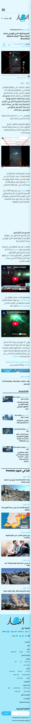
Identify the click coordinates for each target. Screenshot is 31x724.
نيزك (28, 381)
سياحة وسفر (27, 691)
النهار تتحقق (26, 29)
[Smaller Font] (27, 83)
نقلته (28, 182)
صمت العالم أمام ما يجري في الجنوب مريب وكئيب (17, 480)
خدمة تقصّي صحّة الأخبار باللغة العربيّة (18, 363)
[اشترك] (15, 370)
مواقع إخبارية (24, 306)
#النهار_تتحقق (25, 695)
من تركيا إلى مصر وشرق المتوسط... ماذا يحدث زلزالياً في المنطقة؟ (22, 437)
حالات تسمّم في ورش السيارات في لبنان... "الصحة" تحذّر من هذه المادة (22, 457)
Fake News (16, 381)
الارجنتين (27, 384)
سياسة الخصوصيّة (24, 702)
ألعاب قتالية (16, 674)
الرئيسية (27, 642)
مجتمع (21, 652)
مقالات (28, 659)
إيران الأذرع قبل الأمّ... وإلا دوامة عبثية (16, 591)
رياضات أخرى (20, 678)
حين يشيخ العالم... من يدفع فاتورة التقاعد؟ (18, 536)
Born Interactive (16, 721)
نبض (26, 636)
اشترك (6, 713)
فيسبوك (20, 631)
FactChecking (7, 381)
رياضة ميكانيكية (26, 674)
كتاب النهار (24, 415)
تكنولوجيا (27, 682)
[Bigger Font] (22, 83)
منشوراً (16, 249)
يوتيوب (12, 631)
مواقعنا (6, 18)
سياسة (28, 652)
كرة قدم (27, 671)
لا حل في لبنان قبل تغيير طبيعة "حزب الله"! (17, 564)
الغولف (28, 678)
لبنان (26, 447)
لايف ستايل (26, 685)
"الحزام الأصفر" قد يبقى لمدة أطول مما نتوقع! (16, 508)
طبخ (9, 688)
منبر (16, 661)
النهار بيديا (27, 698)
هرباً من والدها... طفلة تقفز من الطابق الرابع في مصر (22, 405)
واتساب (13, 636)
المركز (22, 190)
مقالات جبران (27, 665)
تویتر (26, 631)
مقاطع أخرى (25, 300)
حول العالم (17, 691)
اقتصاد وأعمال (25, 532)
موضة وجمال (16, 688)
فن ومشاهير (26, 688)
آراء (20, 661)
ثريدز (20, 636)
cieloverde (16, 356)
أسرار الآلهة (13, 652)
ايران (28, 645)
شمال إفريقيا (24, 397)
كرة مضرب (11, 671)
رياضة (28, 668)
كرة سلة (20, 671)
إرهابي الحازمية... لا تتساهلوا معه (22, 421)
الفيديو (20, 115)
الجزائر (23, 381)
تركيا (26, 429)
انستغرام (4, 631)
